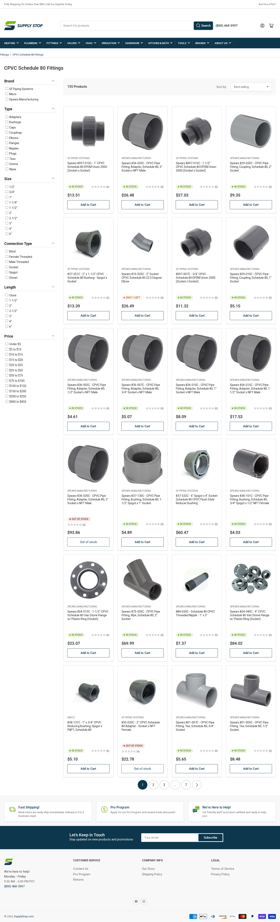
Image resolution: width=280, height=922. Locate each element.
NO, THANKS (100, 502)
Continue (100, 487)
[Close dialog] (214, 415)
